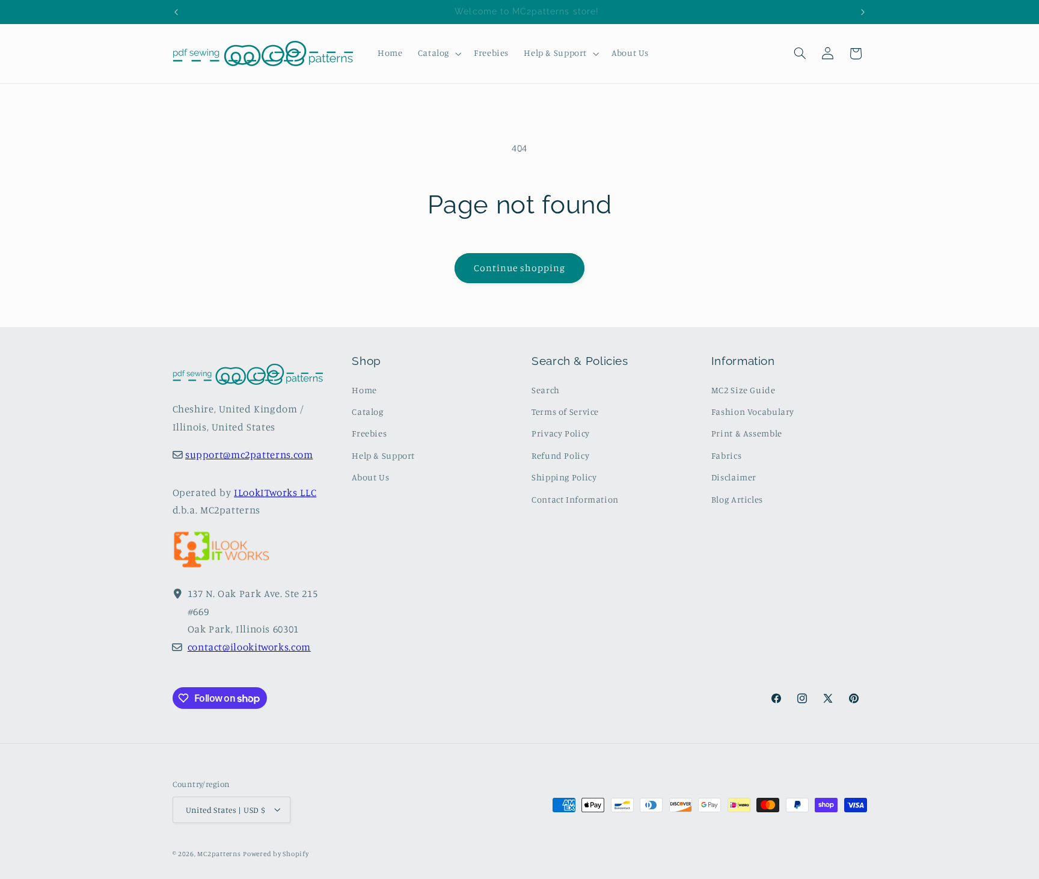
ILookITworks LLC (275, 492)
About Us (370, 477)
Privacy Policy (561, 434)
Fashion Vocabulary (752, 411)
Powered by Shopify (275, 853)
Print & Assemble (746, 434)
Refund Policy (560, 455)
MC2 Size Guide (743, 390)
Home (364, 390)
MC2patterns (219, 853)
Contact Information (575, 499)
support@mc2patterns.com (249, 455)
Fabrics (726, 455)
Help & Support (383, 455)
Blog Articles (737, 499)
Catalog (367, 411)
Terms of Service (565, 411)
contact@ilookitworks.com (249, 647)
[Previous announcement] (176, 12)
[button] (438, 53)
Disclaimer (733, 477)
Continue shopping (520, 268)
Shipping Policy (564, 477)
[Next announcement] (863, 12)
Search (546, 390)
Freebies (369, 434)
